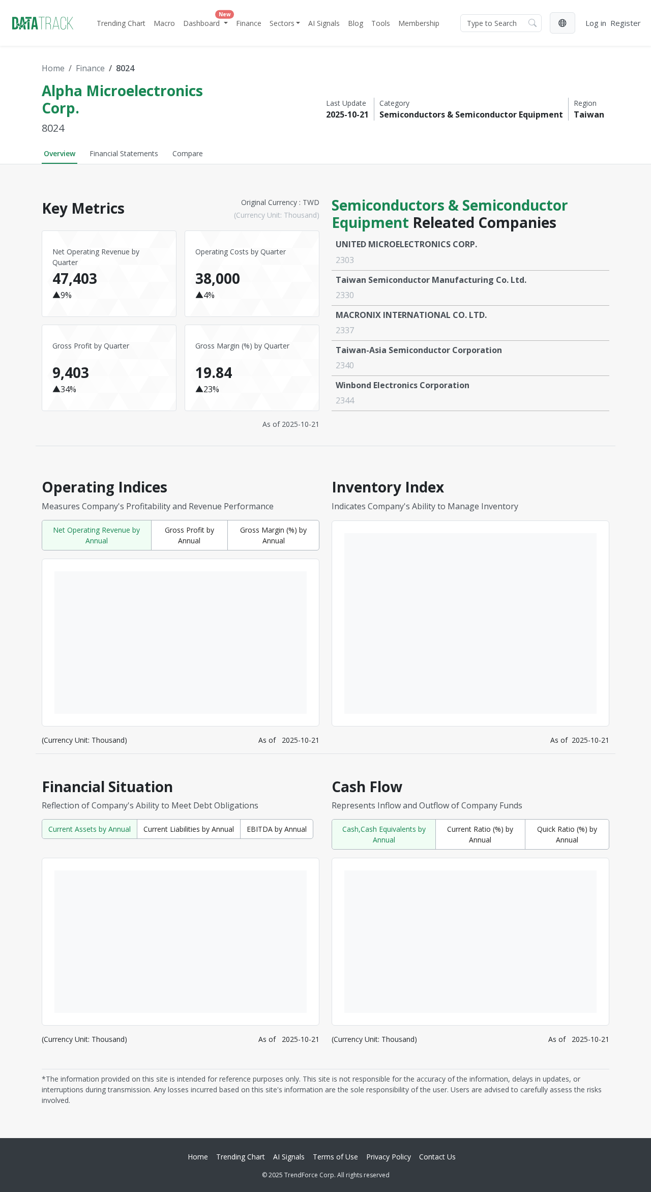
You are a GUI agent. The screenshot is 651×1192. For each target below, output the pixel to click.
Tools (380, 23)
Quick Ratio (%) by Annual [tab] (567, 834)
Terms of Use (335, 1156)
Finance (248, 23)
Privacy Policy (388, 1156)
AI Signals (324, 23)
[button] (562, 23)
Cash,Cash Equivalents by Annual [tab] (384, 834)
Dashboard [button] (206, 21)
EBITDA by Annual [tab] (277, 829)
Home (53, 68)
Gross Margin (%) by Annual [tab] (273, 535)
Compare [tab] (187, 153)
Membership (418, 23)
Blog (355, 23)
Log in (595, 23)
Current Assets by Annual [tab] (89, 829)
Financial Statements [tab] (124, 153)
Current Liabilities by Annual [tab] (188, 829)
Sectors (282, 23)
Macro (164, 23)
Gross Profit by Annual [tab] (189, 535)
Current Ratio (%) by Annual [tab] (480, 834)
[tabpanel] (325, 647)
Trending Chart (121, 23)
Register (625, 23)
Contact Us (437, 1156)
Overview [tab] (59, 153)
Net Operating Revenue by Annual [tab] (96, 535)
